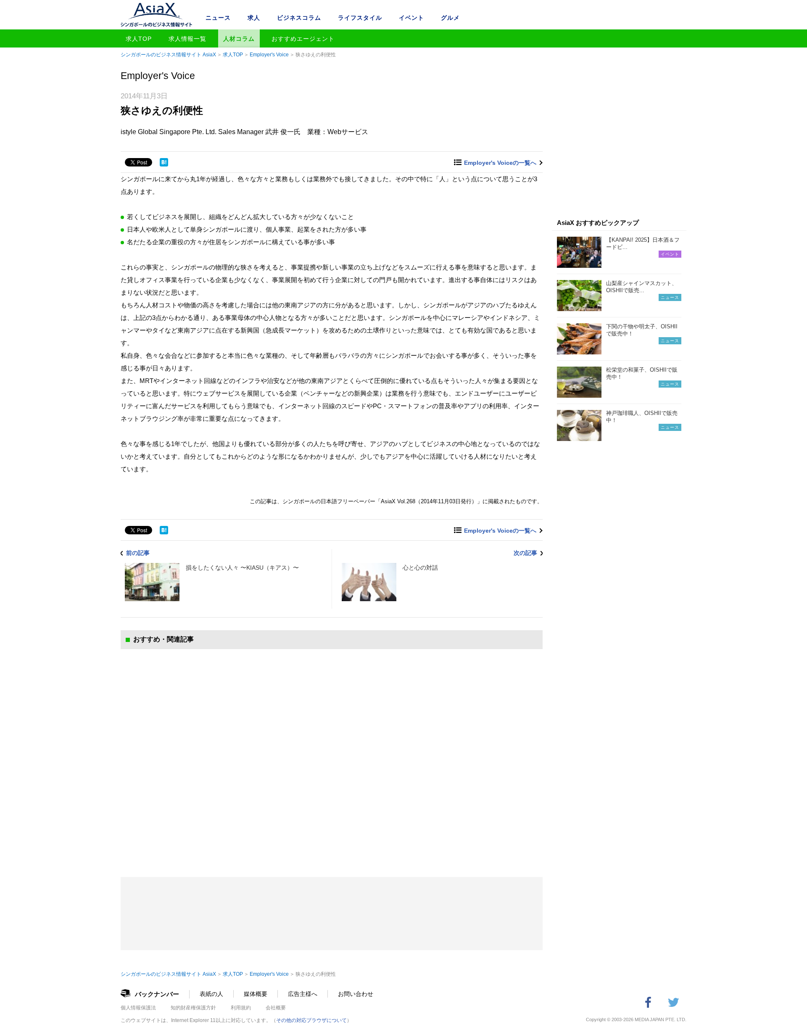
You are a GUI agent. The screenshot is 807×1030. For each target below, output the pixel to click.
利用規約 (241, 1008)
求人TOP (139, 38)
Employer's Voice (269, 55)
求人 (254, 17)
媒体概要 (255, 993)
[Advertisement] (332, 754)
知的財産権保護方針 (193, 1008)
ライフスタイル (360, 17)
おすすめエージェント (303, 38)
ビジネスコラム (299, 17)
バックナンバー (157, 994)
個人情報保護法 (138, 1008)
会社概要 (276, 1008)
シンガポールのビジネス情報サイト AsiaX (168, 55)
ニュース (218, 17)
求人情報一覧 (187, 38)
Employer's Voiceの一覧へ (500, 162)
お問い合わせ (355, 993)
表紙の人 (211, 993)
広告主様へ (302, 993)
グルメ (450, 17)
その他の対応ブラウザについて (311, 1020)
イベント (411, 17)
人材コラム (239, 38)
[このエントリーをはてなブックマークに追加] (164, 162)
